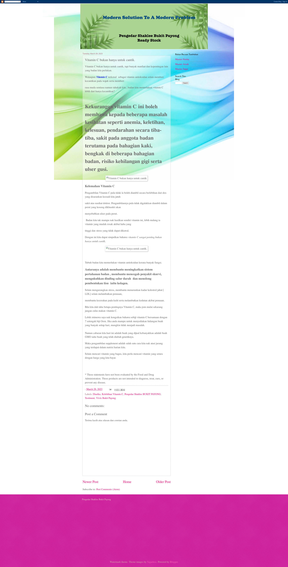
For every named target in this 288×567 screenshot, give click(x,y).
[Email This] (115, 390)
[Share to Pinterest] (124, 390)
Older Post (163, 481)
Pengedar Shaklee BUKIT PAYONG (143, 394)
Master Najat (181, 68)
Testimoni (90, 398)
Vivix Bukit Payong (106, 398)
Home (127, 481)
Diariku (96, 394)
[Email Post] (110, 389)
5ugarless (151, 561)
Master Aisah (182, 64)
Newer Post (90, 481)
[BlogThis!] (117, 390)
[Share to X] (120, 390)
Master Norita (182, 59)
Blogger (174, 561)
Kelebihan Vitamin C (112, 394)
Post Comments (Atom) (108, 489)
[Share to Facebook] (122, 390)
